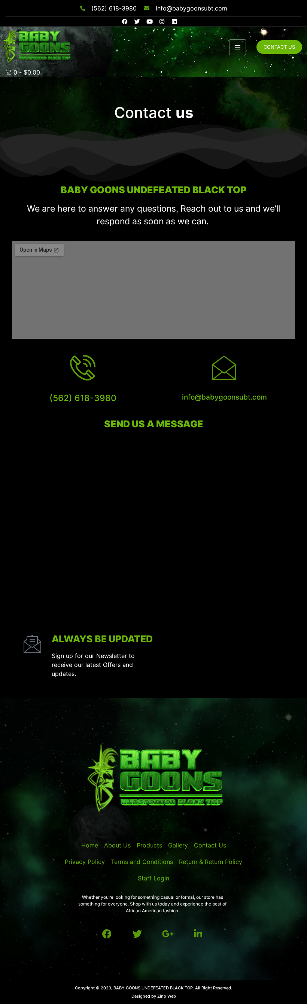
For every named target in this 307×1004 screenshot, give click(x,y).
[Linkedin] (174, 21)
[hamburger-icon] (237, 47)
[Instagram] (162, 21)
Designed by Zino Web (153, 996)
